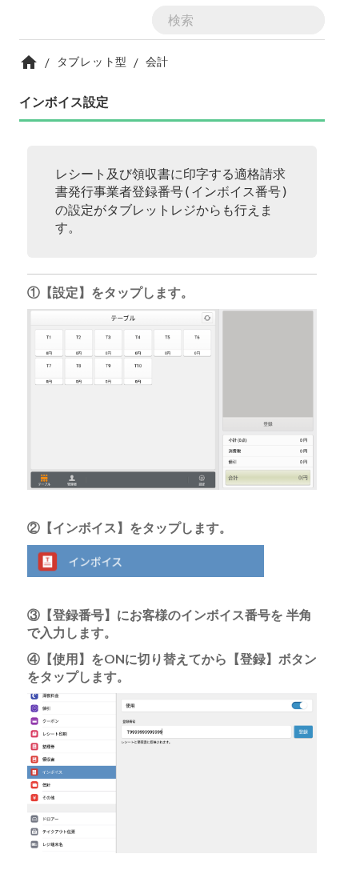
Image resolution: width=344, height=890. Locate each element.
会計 (157, 61)
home (28, 62)
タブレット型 (92, 61)
